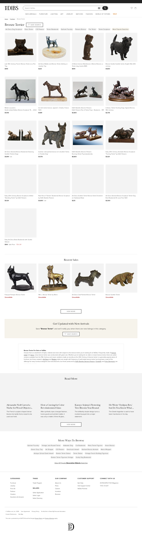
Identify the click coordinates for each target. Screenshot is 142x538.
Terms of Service (49, 518)
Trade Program (37, 483)
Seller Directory (37, 498)
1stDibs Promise (82, 488)
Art (62, 14)
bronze (113, 353)
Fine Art (12, 488)
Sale (115, 14)
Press (56, 486)
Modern (54, 359)
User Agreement (25, 511)
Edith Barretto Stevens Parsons (85, 361)
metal (25, 355)
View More (71, 311)
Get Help (80, 483)
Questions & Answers (17, 497)
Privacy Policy (35, 511)
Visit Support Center (84, 486)
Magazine (109, 483)
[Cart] (135, 8)
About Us (58, 483)
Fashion (89, 14)
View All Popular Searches (71, 463)
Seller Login (36, 495)
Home (6, 19)
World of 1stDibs (103, 14)
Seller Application (38, 493)
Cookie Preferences (11, 514)
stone (32, 355)
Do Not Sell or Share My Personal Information (53, 511)
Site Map (20, 514)
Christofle (98, 361)
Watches (79, 14)
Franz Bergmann (110, 361)
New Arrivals (30, 14)
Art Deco (46, 359)
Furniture (43, 14)
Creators (12, 494)
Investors (58, 491)
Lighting (54, 14)
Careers (57, 488)
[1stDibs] (11, 8)
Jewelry (69, 14)
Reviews (57, 494)
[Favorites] (132, 8)
